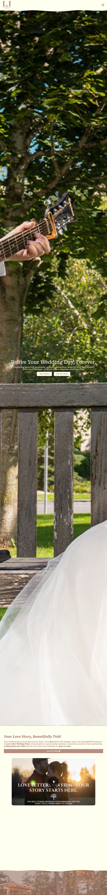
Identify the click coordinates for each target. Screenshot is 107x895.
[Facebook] (47, 857)
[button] (53, 781)
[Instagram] (55, 857)
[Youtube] (51, 857)
